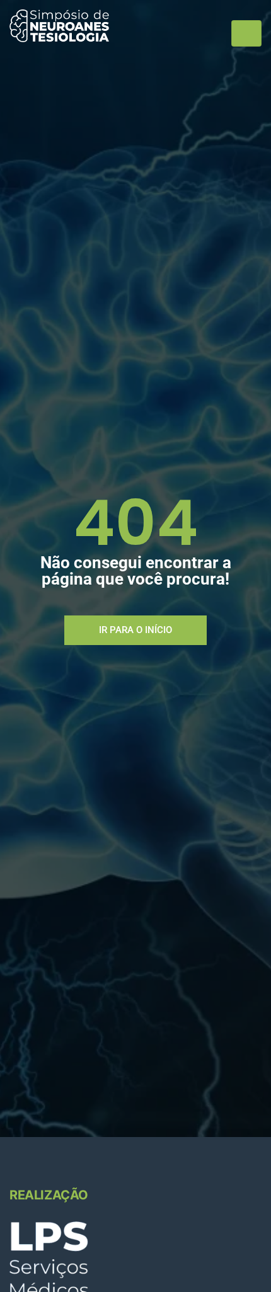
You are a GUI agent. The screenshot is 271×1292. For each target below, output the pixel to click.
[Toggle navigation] (246, 33)
